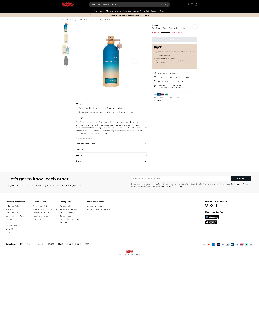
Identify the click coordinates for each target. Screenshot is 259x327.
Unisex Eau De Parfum (105, 20)
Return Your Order (41, 206)
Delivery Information (42, 213)
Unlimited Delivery (14, 206)
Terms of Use (65, 216)
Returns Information (42, 216)
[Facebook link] (216, 205)
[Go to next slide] (134, 61)
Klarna (8, 222)
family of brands (205, 184)
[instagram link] (206, 205)
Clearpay (9, 219)
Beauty (69, 20)
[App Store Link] (212, 219)
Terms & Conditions (68, 209)
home (63, 20)
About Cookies (66, 213)
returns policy (180, 87)
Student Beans (12, 226)
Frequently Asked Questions (45, 209)
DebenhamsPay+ (13, 213)
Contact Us (37, 219)
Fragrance (76, 20)
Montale (155, 25)
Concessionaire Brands (70, 219)
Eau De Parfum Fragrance (89, 20)
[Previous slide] (90, 15)
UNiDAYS (9, 229)
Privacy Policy (66, 206)
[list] (111, 61)
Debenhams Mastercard (16, 216)
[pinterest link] (211, 205)
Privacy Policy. (177, 186)
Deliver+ (9, 232)
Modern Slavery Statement (98, 209)
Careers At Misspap (95, 206)
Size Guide (10, 209)
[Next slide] (169, 15)
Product (63, 222)
